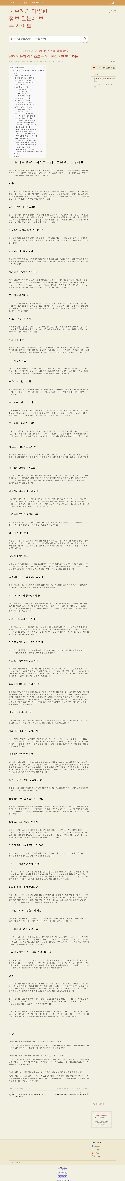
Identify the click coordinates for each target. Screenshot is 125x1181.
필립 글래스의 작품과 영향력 (26, 138)
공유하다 (27, 1088)
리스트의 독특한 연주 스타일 (26, 122)
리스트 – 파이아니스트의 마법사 (25, 120)
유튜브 (96, 1153)
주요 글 (95, 1104)
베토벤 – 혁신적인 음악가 (22, 100)
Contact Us (37, 3)
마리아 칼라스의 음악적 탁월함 (27, 142)
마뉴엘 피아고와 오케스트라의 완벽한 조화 (30, 151)
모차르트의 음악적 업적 (24, 96)
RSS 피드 (97, 1156)
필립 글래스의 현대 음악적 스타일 (27, 136)
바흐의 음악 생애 (22, 89)
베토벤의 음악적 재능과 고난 (26, 105)
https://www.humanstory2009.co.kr (62, 1173)
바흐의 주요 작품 (22, 91)
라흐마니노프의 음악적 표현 (26, 118)
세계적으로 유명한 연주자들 (26, 82)
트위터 (96, 1150)
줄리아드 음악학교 (20, 84)
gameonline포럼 (62, 1169)
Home (12, 3)
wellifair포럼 (62, 1179)
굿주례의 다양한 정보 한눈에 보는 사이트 (28, 18)
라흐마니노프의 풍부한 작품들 (26, 116)
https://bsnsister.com (62, 1172)
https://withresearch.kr (62, 1168)
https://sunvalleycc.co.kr (62, 1177)
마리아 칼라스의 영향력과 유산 (27, 145)
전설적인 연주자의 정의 (24, 80)
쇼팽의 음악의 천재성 (24, 109)
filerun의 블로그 (62, 1176)
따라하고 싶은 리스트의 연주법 (27, 125)
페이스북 (97, 1146)
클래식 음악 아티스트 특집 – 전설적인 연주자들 (27, 71)
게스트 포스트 (23, 3)
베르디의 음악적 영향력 (25, 131)
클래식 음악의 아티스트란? (23, 75)
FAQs (17, 156)
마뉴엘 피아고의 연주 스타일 (26, 149)
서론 (16, 73)
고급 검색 (85, 42)
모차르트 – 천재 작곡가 (22, 93)
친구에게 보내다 (17, 1088)
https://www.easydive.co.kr (63, 1171)
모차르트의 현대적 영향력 (25, 98)
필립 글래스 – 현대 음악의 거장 (25, 134)
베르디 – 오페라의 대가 (23, 127)
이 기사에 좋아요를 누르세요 (105, 68)
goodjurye (17, 61)
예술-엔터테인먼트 (27, 51)
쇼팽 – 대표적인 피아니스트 (23, 107)
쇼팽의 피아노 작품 (23, 111)
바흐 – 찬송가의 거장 (21, 87)
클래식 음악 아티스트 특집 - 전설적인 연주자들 (72, 1088)
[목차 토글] (42, 67)
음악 (36, 51)
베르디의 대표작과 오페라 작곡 (27, 129)
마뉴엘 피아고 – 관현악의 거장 (25, 147)
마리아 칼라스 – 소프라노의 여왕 (26, 140)
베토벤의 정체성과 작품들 (25, 102)
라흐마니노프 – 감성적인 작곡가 (25, 114)
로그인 (111, 3)
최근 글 (101, 1104)
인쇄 (113, 61)
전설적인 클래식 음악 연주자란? (24, 78)
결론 (17, 154)
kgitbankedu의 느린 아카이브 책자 (62, 1180)
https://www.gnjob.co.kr (62, 1175)
